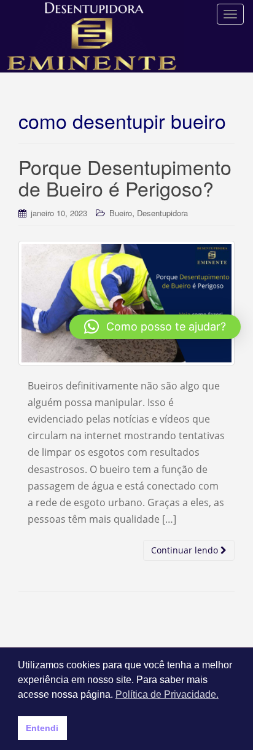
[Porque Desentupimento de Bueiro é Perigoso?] (126, 303)
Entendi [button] (42, 728)
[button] (155, 326)
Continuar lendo (185, 550)
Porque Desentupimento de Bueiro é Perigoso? (125, 177)
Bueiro (120, 213)
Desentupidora (162, 213)
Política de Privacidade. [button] (167, 694)
